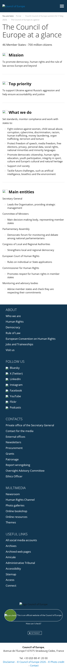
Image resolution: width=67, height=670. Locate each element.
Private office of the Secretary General (30, 425)
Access (10, 580)
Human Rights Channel (20, 500)
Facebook (15, 390)
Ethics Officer (14, 476)
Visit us (10, 350)
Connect (11, 585)
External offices (15, 437)
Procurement (14, 448)
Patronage (12, 459)
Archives (11, 546)
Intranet (35, 633)
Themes (11, 522)
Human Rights (15, 321)
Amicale (11, 557)
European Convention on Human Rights (30, 339)
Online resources (16, 517)
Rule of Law (13, 333)
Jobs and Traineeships (19, 344)
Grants (10, 453)
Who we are (13, 316)
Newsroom (13, 494)
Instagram (16, 385)
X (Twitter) (16, 373)
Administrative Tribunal (20, 563)
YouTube (15, 396)
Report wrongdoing (18, 465)
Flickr (12, 402)
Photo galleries (15, 505)
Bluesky (14, 368)
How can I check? (33, 623)
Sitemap (11, 574)
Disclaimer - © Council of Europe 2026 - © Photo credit (33, 661)
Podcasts (15, 407)
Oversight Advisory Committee (25, 470)
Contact (34, 665)
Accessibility (13, 568)
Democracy (13, 327)
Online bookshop (16, 511)
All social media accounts (21, 540)
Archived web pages (18, 551)
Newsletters (13, 442)
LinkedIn (15, 379)
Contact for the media (19, 431)
